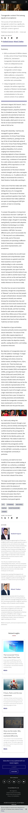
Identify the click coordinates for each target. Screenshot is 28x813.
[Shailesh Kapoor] (5, 533)
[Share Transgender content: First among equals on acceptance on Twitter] (2, 38)
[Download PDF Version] (17, 38)
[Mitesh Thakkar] (5, 589)
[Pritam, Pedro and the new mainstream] (14, 684)
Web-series (19, 504)
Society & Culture (14, 508)
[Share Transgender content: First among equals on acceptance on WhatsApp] (11, 38)
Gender (4, 511)
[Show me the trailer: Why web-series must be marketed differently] (14, 722)
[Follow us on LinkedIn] (14, 781)
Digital (4, 508)
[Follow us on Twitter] (4, 781)
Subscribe (14, 771)
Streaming (10, 504)
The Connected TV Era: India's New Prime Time (12, 656)
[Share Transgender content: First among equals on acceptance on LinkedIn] (5, 38)
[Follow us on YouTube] (23, 781)
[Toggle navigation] (26, 1)
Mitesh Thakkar (19, 41)
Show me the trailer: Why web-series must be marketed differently (12, 733)
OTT (3, 504)
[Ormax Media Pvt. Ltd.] (3, 3)
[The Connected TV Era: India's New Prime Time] (14, 646)
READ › (6, 670)
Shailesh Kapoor (8, 41)
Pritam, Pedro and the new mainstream (13, 694)
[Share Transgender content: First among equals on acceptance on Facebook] (8, 38)
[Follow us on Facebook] (9, 781)
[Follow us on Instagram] (19, 781)
